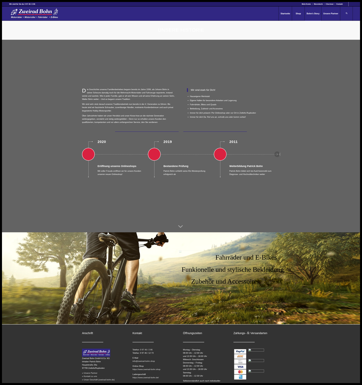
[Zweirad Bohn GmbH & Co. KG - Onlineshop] (34, 14)
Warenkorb (318, 4)
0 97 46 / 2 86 (146, 350)
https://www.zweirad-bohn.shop (146, 369)
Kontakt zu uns (90, 376)
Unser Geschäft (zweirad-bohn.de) (99, 379)
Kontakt (339, 4)
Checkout (329, 4)
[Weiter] (277, 154)
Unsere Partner (90, 373)
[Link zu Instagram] (351, 4)
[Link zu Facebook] (346, 4)
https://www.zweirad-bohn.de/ (145, 377)
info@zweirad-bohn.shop (143, 361)
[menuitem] (306, 4)
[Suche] (346, 14)
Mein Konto (306, 4)
